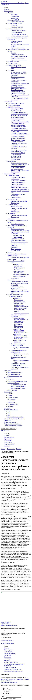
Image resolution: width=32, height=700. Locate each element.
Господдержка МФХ (17, 109)
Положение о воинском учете (19, 281)
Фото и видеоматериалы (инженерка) (21, 354)
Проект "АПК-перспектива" (18, 265)
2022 (9, 411)
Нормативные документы (18, 363)
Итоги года (11, 379)
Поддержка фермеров (14, 105)
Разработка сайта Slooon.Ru (9, 682)
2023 (9, 413)
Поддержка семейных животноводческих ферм (18, 239)
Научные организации (17, 47)
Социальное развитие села (15, 294)
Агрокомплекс (5, 623)
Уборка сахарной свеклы (18, 388)
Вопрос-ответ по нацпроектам (19, 236)
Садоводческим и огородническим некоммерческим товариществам (16, 157)
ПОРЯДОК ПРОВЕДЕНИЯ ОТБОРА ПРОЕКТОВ (20, 331)
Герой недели (11, 399)
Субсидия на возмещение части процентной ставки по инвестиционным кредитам (19, 114)
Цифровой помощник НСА (15, 417)
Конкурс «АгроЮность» (21, 274)
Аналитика (7, 378)
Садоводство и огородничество (13, 425)
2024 (9, 415)
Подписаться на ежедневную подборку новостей (15, 679)
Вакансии (14, 25)
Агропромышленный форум (9, 625)
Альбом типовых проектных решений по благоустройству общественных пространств (21, 321)
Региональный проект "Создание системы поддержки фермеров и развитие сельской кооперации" (20, 231)
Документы (17, 298)
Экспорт (10, 252)
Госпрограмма (12, 161)
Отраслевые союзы (13, 61)
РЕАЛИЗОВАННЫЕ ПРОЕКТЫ (20, 341)
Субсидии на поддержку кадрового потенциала (18, 140)
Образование (15, 278)
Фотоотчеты (14, 18)
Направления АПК (9, 173)
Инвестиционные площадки (19, 187)
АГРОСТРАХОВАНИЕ (11, 410)
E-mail (3, 696)
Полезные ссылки (16, 197)
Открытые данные (16, 32)
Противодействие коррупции (19, 36)
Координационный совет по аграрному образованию (19, 57)
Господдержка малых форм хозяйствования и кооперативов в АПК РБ (19, 151)
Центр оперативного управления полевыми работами (17, 382)
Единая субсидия (16, 110)
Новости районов (13, 397)
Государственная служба (15, 23)
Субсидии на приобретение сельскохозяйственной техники (20, 134)
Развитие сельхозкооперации (19, 242)
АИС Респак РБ (12, 390)
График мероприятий (10, 422)
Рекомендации (15, 203)
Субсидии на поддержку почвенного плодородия (18, 137)
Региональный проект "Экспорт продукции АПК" (17, 254)
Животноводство (12, 204)
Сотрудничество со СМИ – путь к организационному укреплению (19, 73)
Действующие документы (15, 372)
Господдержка (8, 101)
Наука (12, 262)
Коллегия (13, 53)
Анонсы (10, 395)
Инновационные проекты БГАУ (19, 271)
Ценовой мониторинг (17, 224)
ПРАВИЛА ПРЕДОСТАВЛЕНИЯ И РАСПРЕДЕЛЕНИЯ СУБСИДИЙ (20, 336)
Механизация (11, 213)
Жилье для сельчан (16, 296)
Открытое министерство (15, 29)
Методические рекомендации (18, 326)
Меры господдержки (14, 107)
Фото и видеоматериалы (21, 313)
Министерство (8, 11)
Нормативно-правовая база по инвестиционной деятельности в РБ (20, 191)
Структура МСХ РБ (13, 20)
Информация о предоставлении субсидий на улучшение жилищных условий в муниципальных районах (21, 307)
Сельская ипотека (16, 365)
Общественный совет (17, 54)
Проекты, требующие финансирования (17, 185)
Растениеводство (12, 199)
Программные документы (18, 30)
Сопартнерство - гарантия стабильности (18, 80)
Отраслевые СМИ (13, 404)
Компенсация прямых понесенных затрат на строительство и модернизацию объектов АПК (20, 120)
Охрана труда (15, 217)
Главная (6, 9)
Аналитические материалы (19, 201)
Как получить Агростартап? (16, 103)
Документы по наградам (15, 376)
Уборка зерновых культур (18, 386)
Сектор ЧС (11, 280)
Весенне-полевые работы (18, 384)
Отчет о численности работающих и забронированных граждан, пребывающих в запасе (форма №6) (20, 290)
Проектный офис (12, 63)
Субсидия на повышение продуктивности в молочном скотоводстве (19, 130)
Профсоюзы (11, 70)
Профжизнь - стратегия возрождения (17, 77)
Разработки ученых (20, 276)
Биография (14, 14)
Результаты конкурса (17, 27)
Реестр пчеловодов (16, 206)
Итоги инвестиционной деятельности (18, 178)
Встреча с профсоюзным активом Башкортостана (18, 92)
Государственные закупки (18, 34)
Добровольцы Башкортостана (12, 424)
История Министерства (14, 65)
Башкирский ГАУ (6, 622)
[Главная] (4, 1)
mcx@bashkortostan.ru (7, 640)
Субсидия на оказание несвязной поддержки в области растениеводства (18, 125)
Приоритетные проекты (18, 182)
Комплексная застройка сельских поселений (18, 344)
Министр (10, 12)
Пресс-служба (8, 392)
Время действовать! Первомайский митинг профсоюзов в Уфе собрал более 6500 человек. (18, 88)
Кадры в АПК (12, 259)
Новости (10, 393)
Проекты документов (14, 374)
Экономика (11, 219)
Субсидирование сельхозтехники (16, 249)
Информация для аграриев (19, 268)
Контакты (10, 406)
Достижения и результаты (18, 180)
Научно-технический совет (19, 60)
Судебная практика (20, 301)
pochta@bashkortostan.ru (7, 643)
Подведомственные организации (16, 41)
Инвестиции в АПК (13, 175)
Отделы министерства (17, 21)
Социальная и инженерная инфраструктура (18, 351)
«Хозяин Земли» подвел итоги (20, 83)
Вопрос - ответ (18, 300)
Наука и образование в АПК (16, 261)
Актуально (14, 247)
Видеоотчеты (15, 16)
